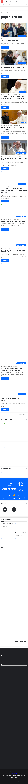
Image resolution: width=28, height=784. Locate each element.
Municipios (8, 775)
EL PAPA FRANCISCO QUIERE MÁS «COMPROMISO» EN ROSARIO (11, 369)
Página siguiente (21, 414)
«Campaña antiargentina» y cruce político (20, 532)
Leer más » (5, 47)
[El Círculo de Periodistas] (8, 5)
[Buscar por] (26, 5)
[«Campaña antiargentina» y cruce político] (21, 526)
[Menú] (1, 5)
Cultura (11, 777)
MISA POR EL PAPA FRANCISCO (11, 41)
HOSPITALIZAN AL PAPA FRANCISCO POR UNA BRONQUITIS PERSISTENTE (12, 97)
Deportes (16, 777)
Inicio (3, 12)
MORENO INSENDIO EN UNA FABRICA (11, 1)
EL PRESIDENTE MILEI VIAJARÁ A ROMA (13, 68)
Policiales (23, 775)
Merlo (4, 775)
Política (18, 775)
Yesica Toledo (4, 38)
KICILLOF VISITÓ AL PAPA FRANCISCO (13, 221)
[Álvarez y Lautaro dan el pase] (21, 589)
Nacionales (14, 775)
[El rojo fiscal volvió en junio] (7, 541)
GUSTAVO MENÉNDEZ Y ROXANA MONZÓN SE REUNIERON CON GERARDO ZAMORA (14, 190)
